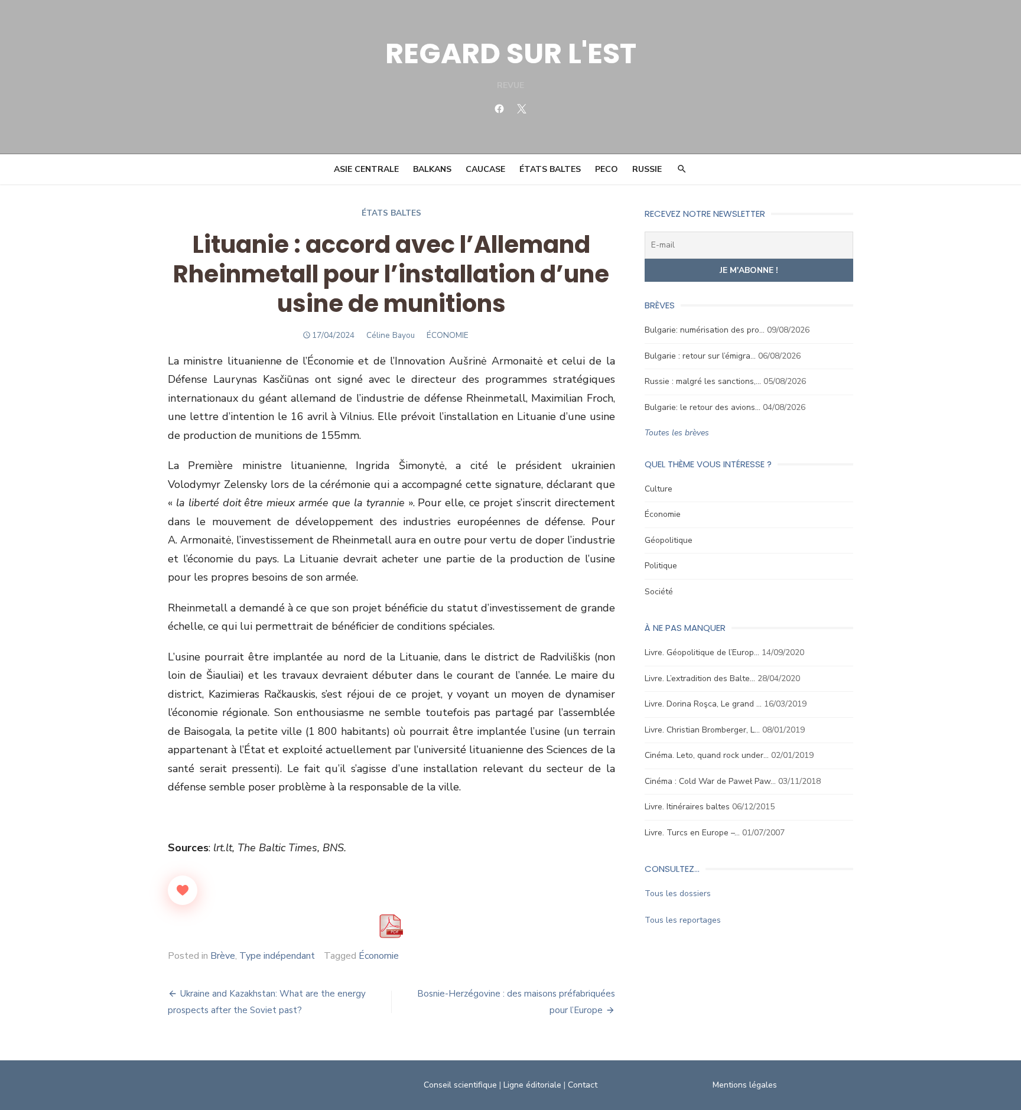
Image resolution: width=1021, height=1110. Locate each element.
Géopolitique (668, 540)
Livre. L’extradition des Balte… (700, 678)
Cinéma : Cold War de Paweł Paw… (710, 781)
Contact (582, 1085)
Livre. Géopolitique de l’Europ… (702, 652)
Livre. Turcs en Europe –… (692, 832)
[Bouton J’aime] (182, 890)
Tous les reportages (683, 920)
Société (659, 591)
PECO (606, 169)
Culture (658, 488)
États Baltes (550, 169)
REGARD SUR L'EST (510, 53)
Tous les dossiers (678, 893)
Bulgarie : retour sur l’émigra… (700, 356)
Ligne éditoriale (532, 1085)
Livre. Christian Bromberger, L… (702, 729)
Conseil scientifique (460, 1085)
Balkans (432, 169)
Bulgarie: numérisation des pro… (705, 330)
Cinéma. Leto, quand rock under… (707, 755)
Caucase (485, 169)
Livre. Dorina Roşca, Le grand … (703, 703)
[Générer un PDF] (391, 926)
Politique (661, 565)
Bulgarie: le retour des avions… (702, 407)
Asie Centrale (366, 169)
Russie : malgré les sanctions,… (703, 381)
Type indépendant (277, 955)
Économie (379, 955)
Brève (222, 955)
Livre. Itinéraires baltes (687, 806)
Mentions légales (745, 1085)
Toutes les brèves (677, 432)
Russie (647, 169)
